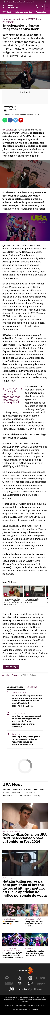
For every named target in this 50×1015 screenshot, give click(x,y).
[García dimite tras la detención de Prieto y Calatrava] (34, 591)
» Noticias (32, 675)
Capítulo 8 (29, 949)
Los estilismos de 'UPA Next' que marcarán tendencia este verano (12, 955)
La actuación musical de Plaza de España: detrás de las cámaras (35, 953)
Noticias (6, 792)
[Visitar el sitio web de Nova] (40, 978)
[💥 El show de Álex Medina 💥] (13, 910)
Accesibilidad (33, 1009)
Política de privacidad (22, 1005)
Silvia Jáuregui (11, 667)
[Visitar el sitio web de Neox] (30, 978)
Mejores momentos (23, 12)
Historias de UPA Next (12, 795)
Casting (36, 795)
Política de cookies (38, 1005)
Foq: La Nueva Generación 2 (23, 2)
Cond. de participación (19, 1009)
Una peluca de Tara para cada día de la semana (34, 924)
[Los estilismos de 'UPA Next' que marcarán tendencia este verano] (13, 939)
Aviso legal (9, 1005)
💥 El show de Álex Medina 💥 (10, 923)
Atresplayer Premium (10, 675)
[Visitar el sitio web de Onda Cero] (30, 983)
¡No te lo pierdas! (8, 919)
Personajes (41, 12)
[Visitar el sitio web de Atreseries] (20, 983)
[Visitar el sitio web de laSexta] (20, 978)
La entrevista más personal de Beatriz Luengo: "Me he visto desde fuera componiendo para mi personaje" (26, 721)
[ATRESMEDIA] (25, 970)
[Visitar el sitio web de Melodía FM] (12, 989)
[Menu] (47, 7)
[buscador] (42, 7)
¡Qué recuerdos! (19, 693)
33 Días (9, 2)
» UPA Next (23, 675)
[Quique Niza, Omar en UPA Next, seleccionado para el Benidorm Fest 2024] (25, 816)
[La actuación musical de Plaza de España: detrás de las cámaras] (36, 939)
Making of (16, 792)
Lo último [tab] (32, 687)
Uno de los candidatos (11, 832)
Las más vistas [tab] (15, 687)
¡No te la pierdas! (19, 713)
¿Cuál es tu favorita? (33, 919)
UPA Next (6, 12)
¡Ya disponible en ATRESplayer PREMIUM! (11, 950)
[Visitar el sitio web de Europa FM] (40, 983)
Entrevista (16, 734)
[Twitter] (5, 110)
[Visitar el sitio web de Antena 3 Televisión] (9, 978)
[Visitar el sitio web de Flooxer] (38, 989)
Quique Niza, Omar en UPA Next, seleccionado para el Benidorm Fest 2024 (24, 838)
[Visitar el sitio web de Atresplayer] (25, 989)
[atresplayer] (37, 7)
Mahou (27, 795)
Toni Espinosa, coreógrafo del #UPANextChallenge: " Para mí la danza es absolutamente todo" (26, 741)
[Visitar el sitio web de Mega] (9, 983)
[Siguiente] (46, 2)
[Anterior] (4, 2)
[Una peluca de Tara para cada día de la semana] (36, 910)
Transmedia (29, 792)
